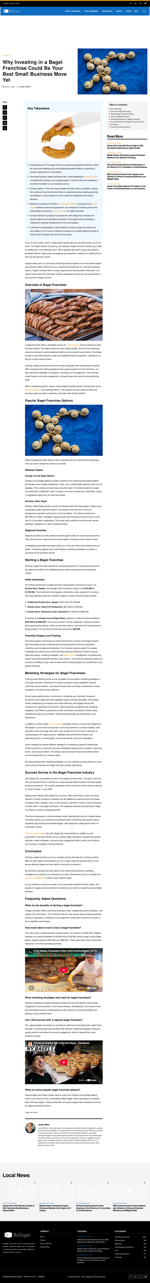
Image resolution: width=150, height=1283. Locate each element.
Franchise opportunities (35, 833)
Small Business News (114, 143)
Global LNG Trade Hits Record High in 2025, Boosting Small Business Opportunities (125, 146)
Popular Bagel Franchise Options (122, 114)
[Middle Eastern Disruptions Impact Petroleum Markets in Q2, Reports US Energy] (56, 1190)
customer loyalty (59, 210)
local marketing (55, 723)
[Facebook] (131, 3)
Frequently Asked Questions (120, 127)
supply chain (69, 655)
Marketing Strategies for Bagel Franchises (125, 119)
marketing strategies (67, 203)
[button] (144, 11)
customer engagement (35, 877)
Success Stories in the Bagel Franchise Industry (127, 122)
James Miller (25, 87)
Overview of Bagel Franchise (121, 111)
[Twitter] (140, 3)
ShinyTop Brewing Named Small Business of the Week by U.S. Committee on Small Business (127, 165)
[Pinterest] (5, 118)
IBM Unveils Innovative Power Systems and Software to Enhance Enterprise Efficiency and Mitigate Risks (126, 176)
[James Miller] (30, 1135)
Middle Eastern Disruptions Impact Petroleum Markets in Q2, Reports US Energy (126, 156)
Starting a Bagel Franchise (120, 117)
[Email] (5, 128)
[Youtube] (145, 3)
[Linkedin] (135, 3)
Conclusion (114, 124)
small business (73, 344)
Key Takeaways (116, 109)
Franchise (6, 55)
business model (90, 176)
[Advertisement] (75, 32)
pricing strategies (32, 389)
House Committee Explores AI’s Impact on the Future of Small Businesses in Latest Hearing (126, 187)
